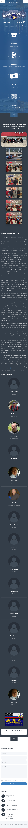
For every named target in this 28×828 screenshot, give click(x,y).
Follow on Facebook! (14, 732)
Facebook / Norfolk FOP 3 (12, 809)
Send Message (14, 783)
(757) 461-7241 (10, 796)
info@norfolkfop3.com (12, 800)
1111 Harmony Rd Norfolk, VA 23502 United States (10, 816)
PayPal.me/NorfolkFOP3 (14, 107)
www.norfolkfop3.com (11, 805)
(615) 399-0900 (14, 368)
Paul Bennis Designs (22, 824)
